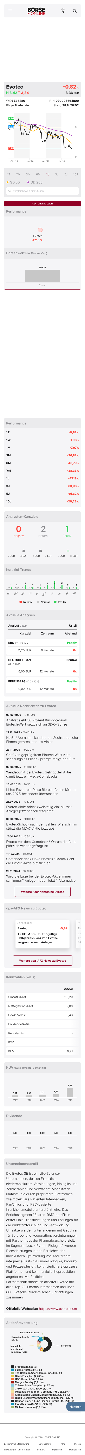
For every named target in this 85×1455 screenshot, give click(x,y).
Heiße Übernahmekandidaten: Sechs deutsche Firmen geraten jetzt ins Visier (42, 739)
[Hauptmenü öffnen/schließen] (10, 11)
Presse (77, 1444)
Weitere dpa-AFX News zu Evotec (42, 960)
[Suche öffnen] (75, 11)
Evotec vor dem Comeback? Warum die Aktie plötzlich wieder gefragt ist (41, 844)
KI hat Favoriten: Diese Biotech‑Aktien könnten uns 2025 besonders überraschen (41, 792)
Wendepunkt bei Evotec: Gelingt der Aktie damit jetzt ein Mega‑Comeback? (38, 774)
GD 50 (15, 182)
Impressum (57, 1449)
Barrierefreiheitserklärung (16, 1444)
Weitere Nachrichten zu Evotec (42, 891)
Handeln (75, 1406)
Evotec (37, 236)
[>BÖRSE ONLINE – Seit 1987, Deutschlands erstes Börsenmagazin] (36, 11)
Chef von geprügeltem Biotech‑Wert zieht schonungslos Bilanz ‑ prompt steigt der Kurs (40, 757)
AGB (63, 1444)
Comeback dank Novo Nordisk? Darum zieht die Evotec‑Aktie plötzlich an (40, 861)
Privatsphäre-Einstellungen (17, 1449)
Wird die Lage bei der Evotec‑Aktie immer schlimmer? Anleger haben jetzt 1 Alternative (41, 878)
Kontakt (41, 1449)
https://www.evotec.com (58, 1309)
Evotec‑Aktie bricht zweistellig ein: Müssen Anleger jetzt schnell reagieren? (39, 809)
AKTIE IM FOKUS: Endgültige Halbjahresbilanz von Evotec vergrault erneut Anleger (38, 938)
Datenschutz (45, 1444)
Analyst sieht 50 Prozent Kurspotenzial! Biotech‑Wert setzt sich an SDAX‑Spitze (36, 722)
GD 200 (36, 182)
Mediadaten (75, 1449)
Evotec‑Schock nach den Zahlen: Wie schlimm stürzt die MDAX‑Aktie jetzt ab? (41, 826)
